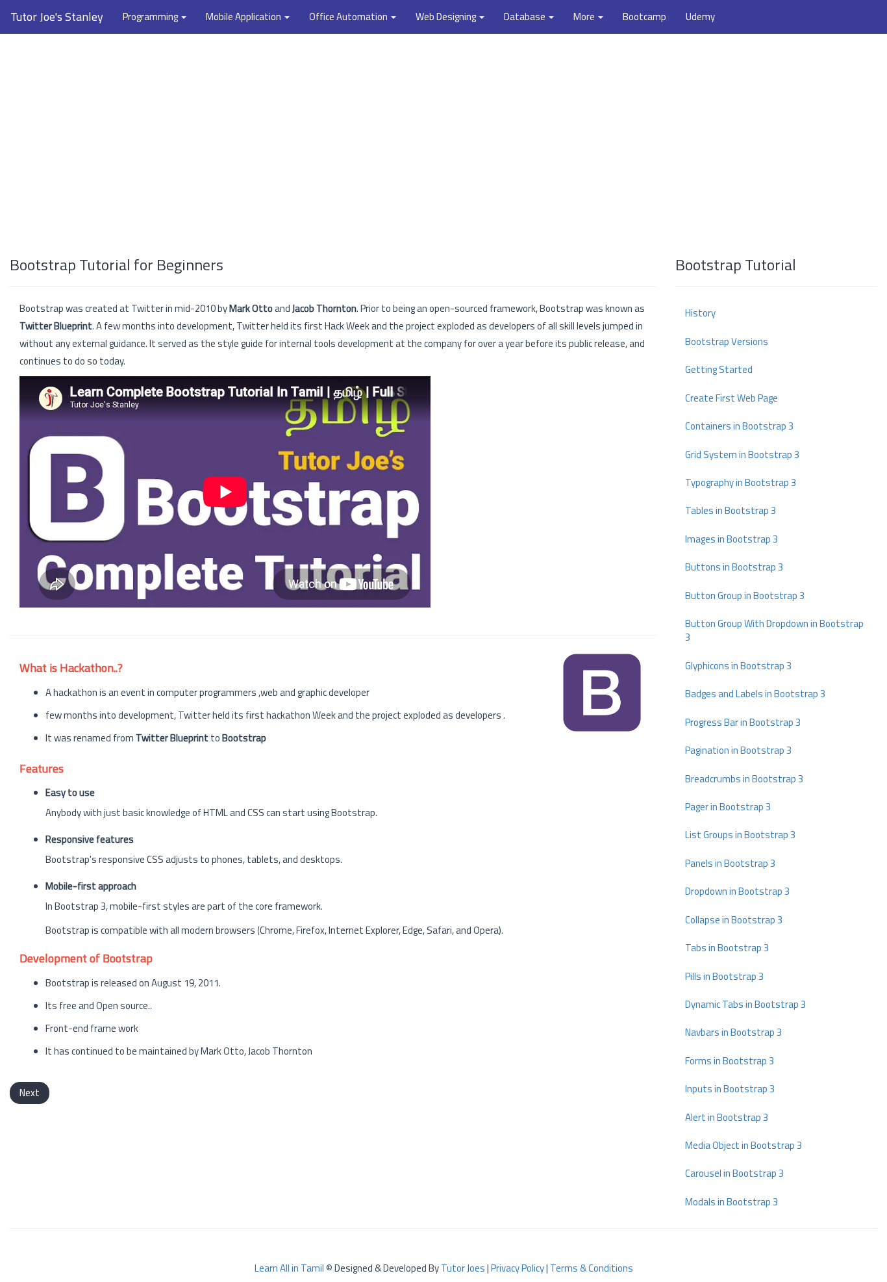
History (700, 312)
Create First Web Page (731, 398)
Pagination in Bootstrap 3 (738, 750)
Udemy (700, 16)
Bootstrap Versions (726, 341)
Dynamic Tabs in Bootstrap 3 (745, 1004)
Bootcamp (644, 16)
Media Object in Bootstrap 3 (743, 1145)
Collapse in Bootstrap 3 (733, 919)
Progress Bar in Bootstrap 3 (743, 722)
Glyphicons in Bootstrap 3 (738, 665)
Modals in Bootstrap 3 (731, 1201)
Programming (151, 16)
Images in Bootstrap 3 (731, 539)
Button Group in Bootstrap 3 (745, 595)
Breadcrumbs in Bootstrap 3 (744, 778)
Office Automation (349, 16)
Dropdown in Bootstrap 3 (737, 891)
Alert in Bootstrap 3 (726, 1117)
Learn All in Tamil (289, 1268)
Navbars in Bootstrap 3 (733, 1032)
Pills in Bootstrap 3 (724, 976)
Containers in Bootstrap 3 (739, 425)
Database (525, 16)
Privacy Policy (517, 1268)
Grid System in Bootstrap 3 (742, 454)
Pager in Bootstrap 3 (728, 806)
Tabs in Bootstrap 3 (727, 947)
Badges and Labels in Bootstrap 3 (755, 693)
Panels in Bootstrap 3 (730, 863)
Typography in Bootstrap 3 (740, 482)
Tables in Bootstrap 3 (730, 510)
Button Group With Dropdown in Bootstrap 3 (774, 630)
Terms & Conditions (591, 1268)
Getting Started (719, 369)
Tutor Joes (463, 1268)
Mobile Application (244, 16)
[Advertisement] (443, 138)
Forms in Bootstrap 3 (729, 1060)
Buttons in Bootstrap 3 (734, 566)
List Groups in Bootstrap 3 (740, 834)
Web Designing (447, 16)
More (585, 16)
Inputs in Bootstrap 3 (730, 1088)
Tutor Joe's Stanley (56, 16)
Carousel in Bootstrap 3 (734, 1173)
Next (29, 1092)
